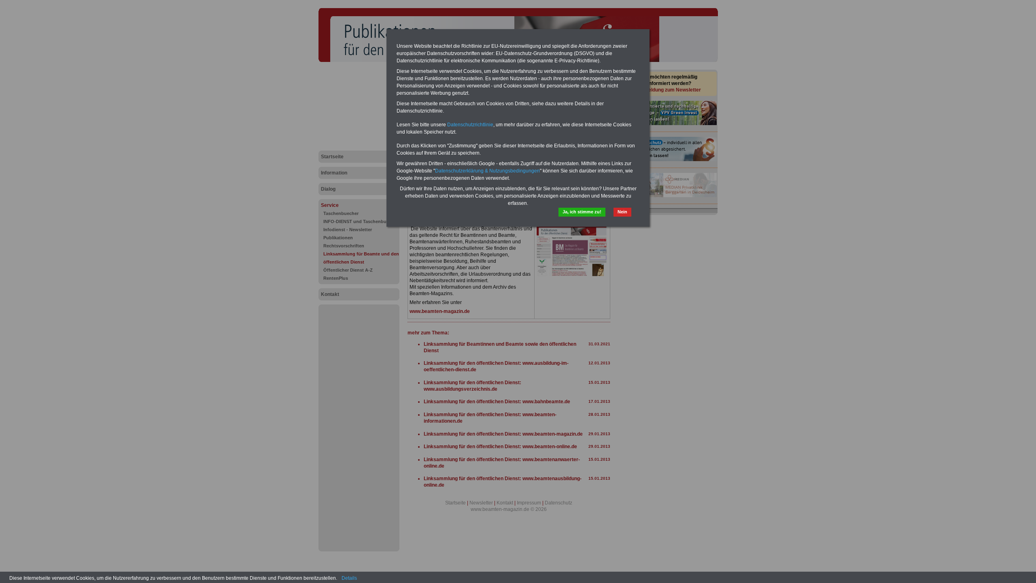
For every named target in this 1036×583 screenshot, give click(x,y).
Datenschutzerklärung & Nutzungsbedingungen (487, 171)
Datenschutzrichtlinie (470, 125)
